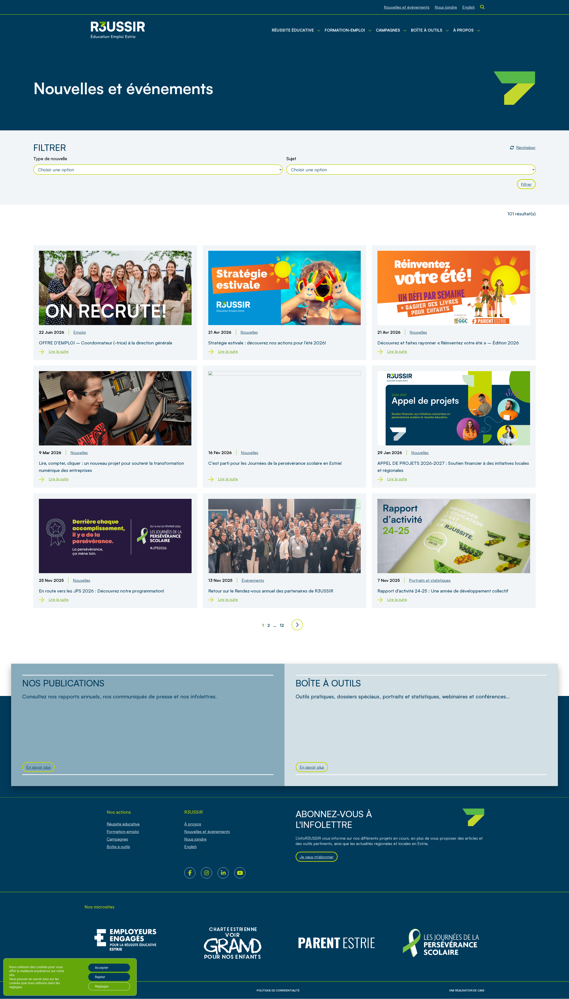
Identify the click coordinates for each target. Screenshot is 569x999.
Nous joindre (446, 7)
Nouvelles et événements (406, 7)
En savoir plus (38, 767)
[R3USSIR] (117, 30)
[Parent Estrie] (337, 943)
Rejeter (100, 977)
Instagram (209, 872)
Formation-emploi (123, 831)
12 (282, 625)
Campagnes (117, 839)
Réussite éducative (123, 823)
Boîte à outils (118, 846)
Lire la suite (58, 351)
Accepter (101, 967)
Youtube (242, 872)
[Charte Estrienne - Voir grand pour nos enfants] (441, 943)
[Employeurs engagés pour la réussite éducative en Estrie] (128, 943)
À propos (192, 823)
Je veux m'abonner (317, 856)
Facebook (192, 872)
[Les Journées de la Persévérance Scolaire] (232, 943)
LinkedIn (226, 872)
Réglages (101, 986)
